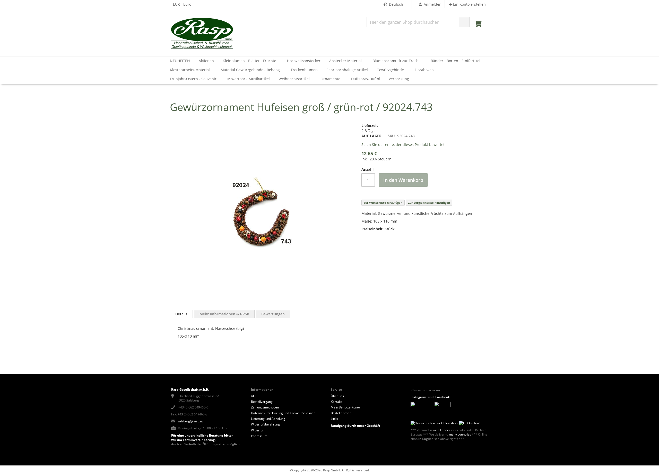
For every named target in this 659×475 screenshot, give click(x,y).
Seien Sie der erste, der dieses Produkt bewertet (403, 144)
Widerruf (257, 430)
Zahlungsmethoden (265, 407)
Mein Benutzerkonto (345, 407)
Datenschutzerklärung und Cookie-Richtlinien (283, 413)
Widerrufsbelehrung (265, 424)
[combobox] (418, 22)
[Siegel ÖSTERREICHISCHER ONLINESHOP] (434, 423)
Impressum (259, 436)
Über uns (337, 396)
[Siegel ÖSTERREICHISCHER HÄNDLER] (468, 423)
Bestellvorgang (262, 401)
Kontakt (336, 401)
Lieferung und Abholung (268, 418)
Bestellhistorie (341, 413)
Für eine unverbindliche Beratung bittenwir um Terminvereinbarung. (202, 437)
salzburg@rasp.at (190, 421)
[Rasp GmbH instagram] (419, 406)
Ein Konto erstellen (469, 4)
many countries (460, 434)
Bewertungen (273, 314)
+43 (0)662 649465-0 (193, 407)
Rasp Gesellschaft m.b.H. (190, 389)
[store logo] (202, 33)
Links (334, 418)
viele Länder (441, 430)
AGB (254, 396)
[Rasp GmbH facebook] (442, 406)
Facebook (442, 397)
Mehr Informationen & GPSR (224, 314)
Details (181, 314)
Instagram (418, 397)
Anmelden (432, 4)
